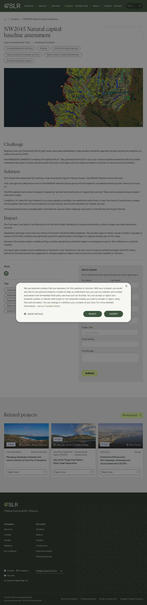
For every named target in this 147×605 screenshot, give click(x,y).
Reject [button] (92, 314)
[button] (33, 314)
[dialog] (73, 302)
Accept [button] (114, 314)
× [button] (126, 286)
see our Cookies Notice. (48, 306)
